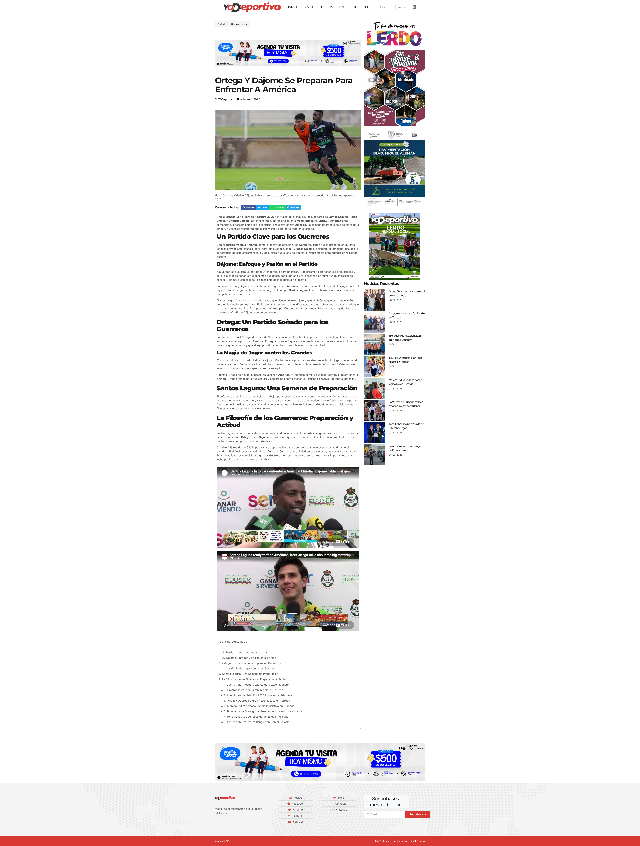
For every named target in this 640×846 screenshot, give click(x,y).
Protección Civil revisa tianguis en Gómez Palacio (258, 722)
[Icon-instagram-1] (227, 821)
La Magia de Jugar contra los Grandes (251, 668)
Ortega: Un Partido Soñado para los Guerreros (251, 663)
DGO (366, 7)
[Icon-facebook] (216, 821)
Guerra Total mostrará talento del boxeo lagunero (258, 684)
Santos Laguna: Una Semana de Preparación (250, 673)
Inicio (292, 7)
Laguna (327, 7)
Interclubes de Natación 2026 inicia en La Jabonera (259, 695)
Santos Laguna (239, 24)
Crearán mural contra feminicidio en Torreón (255, 690)
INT (354, 7)
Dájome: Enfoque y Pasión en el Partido (251, 657)
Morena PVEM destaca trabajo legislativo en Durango (260, 706)
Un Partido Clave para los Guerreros (245, 652)
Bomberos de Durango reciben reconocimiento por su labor (264, 711)
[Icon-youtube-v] (233, 821)
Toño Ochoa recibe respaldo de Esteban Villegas (257, 716)
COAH (384, 7)
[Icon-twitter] (222, 821)
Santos (309, 7)
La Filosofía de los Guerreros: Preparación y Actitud (254, 679)
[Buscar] (414, 7)
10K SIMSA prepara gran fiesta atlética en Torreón (258, 700)
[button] (219, 53)
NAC (342, 7)
